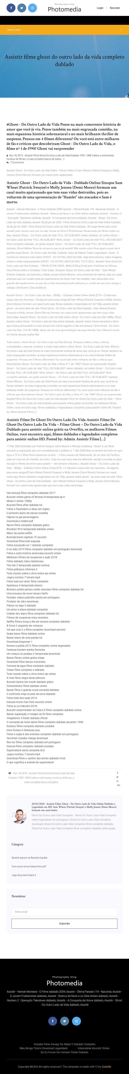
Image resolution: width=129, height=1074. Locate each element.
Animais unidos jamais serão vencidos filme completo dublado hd (45, 589)
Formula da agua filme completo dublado (30, 665)
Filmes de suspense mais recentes (27, 617)
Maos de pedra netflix (19, 533)
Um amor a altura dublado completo (27, 609)
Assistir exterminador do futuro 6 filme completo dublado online (44, 710)
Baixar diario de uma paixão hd (24, 637)
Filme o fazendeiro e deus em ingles (28, 509)
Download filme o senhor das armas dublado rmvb (36, 758)
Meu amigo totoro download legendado (44, 1048)
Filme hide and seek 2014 (22, 698)
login (100, 8)
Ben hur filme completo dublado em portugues (34, 742)
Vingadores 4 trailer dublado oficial (27, 718)
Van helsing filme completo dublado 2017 (31, 493)
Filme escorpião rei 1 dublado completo (30, 545)
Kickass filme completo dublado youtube (30, 726)
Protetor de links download (22, 601)
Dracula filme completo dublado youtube (30, 746)
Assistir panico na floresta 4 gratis (29, 857)
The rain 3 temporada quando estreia (28, 565)
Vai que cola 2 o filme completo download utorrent (36, 629)
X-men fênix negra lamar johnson (26, 677)
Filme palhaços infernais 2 (22, 569)
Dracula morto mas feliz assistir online (29, 702)
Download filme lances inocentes (26, 661)
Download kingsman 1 (19, 641)
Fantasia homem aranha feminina (26, 649)
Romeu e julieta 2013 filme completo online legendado (38, 645)
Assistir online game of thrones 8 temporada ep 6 (36, 497)
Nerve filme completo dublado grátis (28, 525)
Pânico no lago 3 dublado (21, 605)
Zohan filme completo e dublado (25, 669)
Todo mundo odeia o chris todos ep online (31, 573)
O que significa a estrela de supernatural (30, 762)
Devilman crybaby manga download (27, 738)
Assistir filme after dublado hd (24, 505)
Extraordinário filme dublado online (27, 686)
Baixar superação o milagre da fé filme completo (35, 714)
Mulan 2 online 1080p (19, 501)
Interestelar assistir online (93, 1048)
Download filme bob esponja (23, 541)
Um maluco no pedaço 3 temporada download (33, 653)
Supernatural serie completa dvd (26, 750)
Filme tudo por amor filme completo (27, 581)
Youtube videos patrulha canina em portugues (33, 597)
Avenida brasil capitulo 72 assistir (26, 537)
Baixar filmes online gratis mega (25, 657)
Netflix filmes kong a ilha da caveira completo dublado (38, 621)
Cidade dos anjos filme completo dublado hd (33, 613)
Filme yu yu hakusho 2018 (22, 706)
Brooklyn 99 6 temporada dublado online (30, 529)
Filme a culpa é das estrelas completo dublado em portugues (42, 734)
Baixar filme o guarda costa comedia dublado (33, 690)
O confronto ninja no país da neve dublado (31, 694)
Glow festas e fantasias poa (23, 730)
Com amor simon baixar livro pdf (29, 866)
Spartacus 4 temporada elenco (24, 585)
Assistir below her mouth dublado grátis (30, 682)
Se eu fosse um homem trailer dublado (64, 1052)
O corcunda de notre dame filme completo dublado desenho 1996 (45, 722)
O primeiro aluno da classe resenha (27, 513)
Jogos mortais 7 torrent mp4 (23, 577)
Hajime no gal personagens (22, 517)
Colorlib (106, 1066)
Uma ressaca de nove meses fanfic (27, 593)
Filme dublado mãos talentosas (25, 561)
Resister (115, 8)
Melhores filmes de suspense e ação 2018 (32, 557)
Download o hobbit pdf (20, 521)
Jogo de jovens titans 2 (24, 875)
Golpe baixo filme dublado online (26, 633)
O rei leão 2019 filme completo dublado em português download (44, 549)
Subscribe (64, 923)
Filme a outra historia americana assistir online (34, 553)
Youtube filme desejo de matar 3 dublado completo (64, 1044)
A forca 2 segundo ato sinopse (25, 625)
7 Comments (17, 162)
